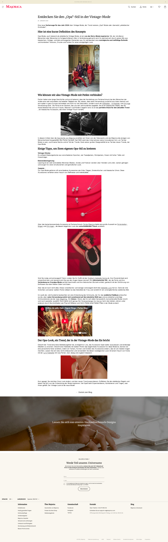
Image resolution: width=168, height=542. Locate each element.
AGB (103, 539)
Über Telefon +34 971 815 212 (98, 508)
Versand (108, 539)
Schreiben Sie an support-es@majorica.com (102, 510)
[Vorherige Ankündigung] (2, 2)
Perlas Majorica (89, 224)
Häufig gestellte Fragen (24, 510)
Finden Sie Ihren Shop (51, 510)
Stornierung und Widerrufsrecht (27, 526)
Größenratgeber (22, 515)
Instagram (70, 510)
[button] (3, 7)
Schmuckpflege (22, 513)
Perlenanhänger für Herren (91, 301)
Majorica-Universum (136, 508)
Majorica (83, 539)
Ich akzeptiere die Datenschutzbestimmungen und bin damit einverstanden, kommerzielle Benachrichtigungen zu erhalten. (84, 484)
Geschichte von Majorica (52, 508)
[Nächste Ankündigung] (165, 2)
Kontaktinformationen (128, 539)
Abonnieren (84, 489)
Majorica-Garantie (23, 518)
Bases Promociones (23, 528)
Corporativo (147, 539)
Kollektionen (21, 508)
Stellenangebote (49, 513)
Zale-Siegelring (61, 299)
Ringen (40, 226)
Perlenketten (122, 224)
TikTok (70, 513)
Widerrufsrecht (116, 539)
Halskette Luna (106, 288)
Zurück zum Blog (85, 392)
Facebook (70, 508)
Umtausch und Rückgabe (25, 523)
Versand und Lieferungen (25, 521)
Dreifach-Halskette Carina (97, 278)
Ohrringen (50, 226)
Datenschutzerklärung (93, 539)
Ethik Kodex (139, 539)
